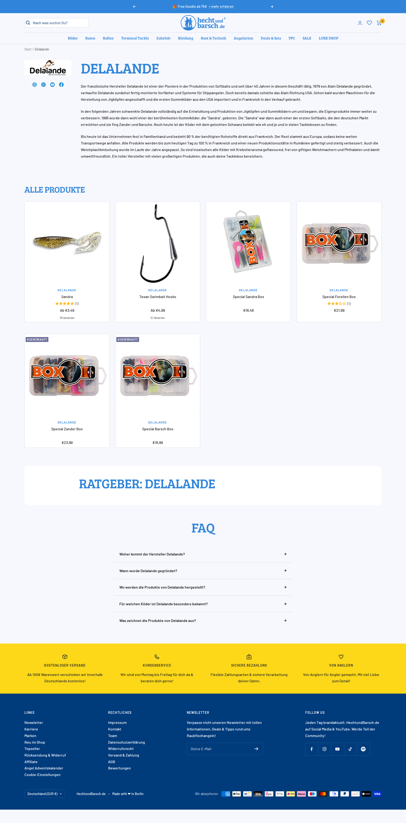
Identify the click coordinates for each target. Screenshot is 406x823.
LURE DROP (328, 37)
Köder (73, 37)
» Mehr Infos (221, 8)
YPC (292, 37)
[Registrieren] (256, 748)
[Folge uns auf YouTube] (337, 749)
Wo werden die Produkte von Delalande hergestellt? (162, 587)
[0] (369, 22)
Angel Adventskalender (43, 768)
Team (112, 735)
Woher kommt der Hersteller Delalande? (152, 554)
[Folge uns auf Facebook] (311, 749)
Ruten (90, 37)
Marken (30, 735)
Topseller (32, 748)
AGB (111, 761)
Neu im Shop (34, 742)
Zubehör (163, 37)
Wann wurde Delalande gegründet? (148, 570)
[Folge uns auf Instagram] (324, 749)
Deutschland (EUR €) (42, 794)
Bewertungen (119, 768)
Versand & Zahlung (123, 755)
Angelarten (243, 37)
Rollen (108, 37)
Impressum (117, 722)
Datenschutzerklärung (126, 742)
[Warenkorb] (379, 22)
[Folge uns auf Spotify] (363, 749)
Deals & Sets (271, 37)
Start (27, 49)
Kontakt (114, 729)
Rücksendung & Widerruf (45, 755)
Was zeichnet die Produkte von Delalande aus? (157, 620)
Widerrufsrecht (121, 748)
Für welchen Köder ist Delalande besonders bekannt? (163, 604)
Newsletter (33, 722)
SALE (307, 37)
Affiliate (31, 761)
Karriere (31, 729)
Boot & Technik (213, 37)
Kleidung (185, 37)
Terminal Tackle (135, 37)
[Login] (360, 22)
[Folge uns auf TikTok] (350, 749)
